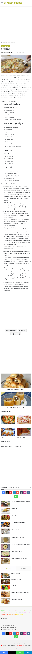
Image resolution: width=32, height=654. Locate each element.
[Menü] (2, 3)
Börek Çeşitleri (11, 42)
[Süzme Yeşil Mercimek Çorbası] (5, 561)
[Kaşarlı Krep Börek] (24, 432)
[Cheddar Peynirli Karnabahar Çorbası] (5, 547)
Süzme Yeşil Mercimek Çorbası (19, 558)
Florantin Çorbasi (15, 574)
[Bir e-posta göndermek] (9, 52)
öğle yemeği (16, 334)
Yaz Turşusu (14, 515)
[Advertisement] (16, 24)
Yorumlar (23, 568)
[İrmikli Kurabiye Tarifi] (5, 601)
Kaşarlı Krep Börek (21, 437)
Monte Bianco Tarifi (16, 579)
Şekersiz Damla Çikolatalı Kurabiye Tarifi (20, 593)
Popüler (8, 568)
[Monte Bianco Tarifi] (5, 581)
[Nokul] (8, 432)
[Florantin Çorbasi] (5, 575)
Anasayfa (4, 42)
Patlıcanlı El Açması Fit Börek (18, 522)
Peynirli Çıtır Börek (21, 425)
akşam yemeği (11, 330)
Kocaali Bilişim (27, 643)
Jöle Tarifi (13, 586)
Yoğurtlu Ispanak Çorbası (17, 538)
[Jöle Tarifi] (5, 587)
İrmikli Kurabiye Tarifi (16, 599)
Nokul (2, 437)
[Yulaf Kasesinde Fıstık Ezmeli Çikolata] (5, 504)
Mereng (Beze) (15, 529)
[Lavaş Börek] (5, 510)
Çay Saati (22, 330)
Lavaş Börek (14, 508)
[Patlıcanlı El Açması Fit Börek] (5, 524)
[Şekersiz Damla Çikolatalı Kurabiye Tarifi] (5, 594)
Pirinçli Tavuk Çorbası (16, 551)
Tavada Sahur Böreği (6, 425)
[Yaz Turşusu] (5, 517)
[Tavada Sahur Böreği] (8, 420)
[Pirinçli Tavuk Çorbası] (5, 554)
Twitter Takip (4, 619)
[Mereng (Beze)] (5, 531)
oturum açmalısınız (16, 446)
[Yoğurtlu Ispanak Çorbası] (5, 540)
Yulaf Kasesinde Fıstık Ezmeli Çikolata (20, 501)
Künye (4, 645)
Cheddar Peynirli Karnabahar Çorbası (20, 545)
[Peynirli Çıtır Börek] (24, 420)
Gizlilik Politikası (11, 645)
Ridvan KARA (6, 52)
